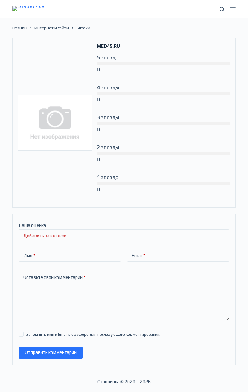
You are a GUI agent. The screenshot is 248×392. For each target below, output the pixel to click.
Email (138, 255)
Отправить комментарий (51, 352)
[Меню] (233, 9)
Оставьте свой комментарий (54, 277)
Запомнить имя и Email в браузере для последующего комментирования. (93, 334)
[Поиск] (222, 9)
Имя (29, 255)
